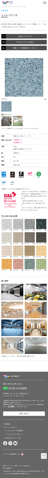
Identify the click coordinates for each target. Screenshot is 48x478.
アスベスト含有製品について (12, 454)
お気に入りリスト (25, 36)
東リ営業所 (11, 406)
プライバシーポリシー (10, 427)
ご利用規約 (6, 424)
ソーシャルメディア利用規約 (14, 430)
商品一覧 (7, 6)
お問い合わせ (24, 413)
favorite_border (45, 99)
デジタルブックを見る (25, 42)
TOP (2, 6)
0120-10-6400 (18, 388)
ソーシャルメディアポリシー (14, 434)
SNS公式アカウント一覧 (12, 438)
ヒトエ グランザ (15, 6)
